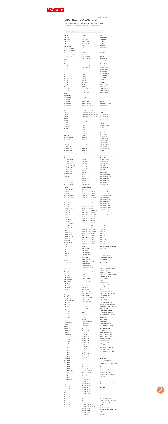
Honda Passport (68, 336)
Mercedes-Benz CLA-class (89, 197)
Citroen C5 (67, 206)
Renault (84, 376)
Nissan (84, 274)
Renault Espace (86, 387)
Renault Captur (86, 379)
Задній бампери (104, 282)
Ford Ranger (67, 304)
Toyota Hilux (103, 150)
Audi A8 (66, 73)
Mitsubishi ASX (86, 259)
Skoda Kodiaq (104, 67)
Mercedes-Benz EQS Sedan (89, 214)
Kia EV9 (84, 78)
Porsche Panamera (87, 370)
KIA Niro (84, 80)
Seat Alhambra (104, 37)
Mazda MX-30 (85, 184)
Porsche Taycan (86, 372)
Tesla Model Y (104, 120)
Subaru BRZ (103, 86)
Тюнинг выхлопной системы (108, 293)
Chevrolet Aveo (68, 146)
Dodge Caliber (68, 232)
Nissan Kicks (85, 286)
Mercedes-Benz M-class (88, 233)
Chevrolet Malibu (68, 161)
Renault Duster (86, 385)
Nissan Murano (86, 291)
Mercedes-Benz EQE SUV (88, 212)
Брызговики (103, 299)
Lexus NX (84, 137)
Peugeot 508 (85, 350)
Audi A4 (66, 65)
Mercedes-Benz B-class (88, 193)
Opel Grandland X (87, 321)
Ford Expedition (68, 279)
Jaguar (84, 35)
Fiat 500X (66, 255)
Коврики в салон (105, 321)
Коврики (103, 317)
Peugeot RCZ (85, 331)
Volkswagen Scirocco (105, 199)
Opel (83, 312)
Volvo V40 (102, 229)
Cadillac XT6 (67, 141)
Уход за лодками (105, 338)
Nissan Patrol (85, 299)
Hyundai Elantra (68, 353)
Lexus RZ (84, 143)
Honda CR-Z (67, 326)
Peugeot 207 (85, 336)
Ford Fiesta (67, 285)
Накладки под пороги (106, 291)
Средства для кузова (106, 334)
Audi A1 (66, 61)
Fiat (65, 249)
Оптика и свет (104, 270)
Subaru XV (103, 98)
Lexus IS (84, 129)
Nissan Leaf (85, 287)
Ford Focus (67, 287)
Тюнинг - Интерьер (106, 302)
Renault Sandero (86, 410)
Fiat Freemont (67, 262)
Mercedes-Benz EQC (87, 208)
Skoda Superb (104, 77)
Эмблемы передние (105, 250)
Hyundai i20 (67, 362)
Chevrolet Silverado (69, 165)
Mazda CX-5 (85, 172)
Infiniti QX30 (67, 394)
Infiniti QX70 (67, 404)
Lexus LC (84, 131)
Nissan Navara (86, 293)
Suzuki (102, 101)
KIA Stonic (84, 94)
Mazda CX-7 (85, 178)
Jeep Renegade (86, 66)
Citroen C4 (67, 199)
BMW (65, 93)
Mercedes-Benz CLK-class (89, 199)
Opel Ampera (85, 314)
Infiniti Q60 (67, 390)
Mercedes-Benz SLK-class (89, 241)
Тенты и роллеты (105, 407)
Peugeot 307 (85, 342)
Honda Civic (67, 328)
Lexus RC (84, 139)
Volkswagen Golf (104, 180)
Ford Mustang (67, 298)
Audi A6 (66, 69)
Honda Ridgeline (68, 340)
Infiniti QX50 (67, 396)
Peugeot (84, 329)
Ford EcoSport (67, 274)
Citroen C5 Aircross (69, 208)
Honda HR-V (67, 330)
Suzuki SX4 (103, 107)
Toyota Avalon (104, 127)
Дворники (103, 358)
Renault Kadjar (86, 395)
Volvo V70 (102, 233)
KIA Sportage (85, 92)
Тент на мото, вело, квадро (107, 382)
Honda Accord (68, 322)
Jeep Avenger (85, 54)
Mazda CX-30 (85, 170)
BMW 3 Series (67, 99)
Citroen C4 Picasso (69, 205)
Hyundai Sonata (68, 376)
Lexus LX (84, 135)
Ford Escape (67, 277)
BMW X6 (66, 120)
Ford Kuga (66, 295)
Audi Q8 (66, 84)
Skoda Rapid (103, 71)
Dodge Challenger (69, 236)
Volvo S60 (102, 226)
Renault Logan (86, 402)
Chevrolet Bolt (68, 150)
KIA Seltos (84, 86)
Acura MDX (67, 39)
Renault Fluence (86, 391)
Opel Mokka (85, 325)
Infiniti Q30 (67, 387)
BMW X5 (66, 118)
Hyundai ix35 (67, 368)
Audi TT (66, 86)
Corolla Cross (103, 142)
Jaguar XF (84, 47)
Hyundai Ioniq (67, 355)
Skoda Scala (103, 75)
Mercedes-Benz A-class (88, 191)
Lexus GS (84, 125)
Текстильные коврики (106, 325)
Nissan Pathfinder (87, 297)
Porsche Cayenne (87, 365)
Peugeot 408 (85, 348)
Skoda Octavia (104, 69)
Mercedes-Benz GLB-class (89, 224)
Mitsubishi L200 (86, 263)
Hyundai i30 (67, 364)
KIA (83, 71)
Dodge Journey (68, 244)
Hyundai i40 (67, 366)
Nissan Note (85, 295)
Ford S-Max (67, 306)
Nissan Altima (85, 280)
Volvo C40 (102, 222)
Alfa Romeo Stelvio (69, 54)
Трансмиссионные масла (107, 351)
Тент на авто (104, 367)
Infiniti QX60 (67, 402)
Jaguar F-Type (85, 41)
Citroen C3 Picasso (69, 197)
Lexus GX (84, 127)
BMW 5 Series (67, 103)
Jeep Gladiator (86, 60)
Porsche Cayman (86, 367)
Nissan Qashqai (86, 301)
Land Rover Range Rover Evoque (91, 112)
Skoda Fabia (103, 62)
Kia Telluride (85, 98)
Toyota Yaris (103, 169)
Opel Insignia (85, 323)
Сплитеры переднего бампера (108, 274)
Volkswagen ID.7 (104, 190)
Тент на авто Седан (105, 372)
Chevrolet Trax (68, 171)
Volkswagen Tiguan (105, 211)
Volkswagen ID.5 (104, 186)
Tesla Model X (104, 118)
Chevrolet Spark (68, 167)
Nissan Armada (86, 282)
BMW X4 (66, 116)
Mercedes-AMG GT (87, 189)
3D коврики (103, 319)
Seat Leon (103, 47)
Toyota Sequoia (104, 159)
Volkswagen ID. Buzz (105, 192)
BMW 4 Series (67, 101)
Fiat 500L (66, 253)
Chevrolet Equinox (69, 158)
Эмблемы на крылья (106, 252)
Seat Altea (103, 39)
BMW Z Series (67, 126)
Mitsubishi (85, 257)
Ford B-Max (67, 270)
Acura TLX (66, 43)
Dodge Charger (68, 238)
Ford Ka (66, 293)
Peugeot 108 (85, 334)
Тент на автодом (105, 384)
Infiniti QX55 (67, 398)
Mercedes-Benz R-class (88, 235)
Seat (101, 35)
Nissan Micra (85, 289)
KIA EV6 (84, 77)
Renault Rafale (86, 408)
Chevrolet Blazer (68, 148)
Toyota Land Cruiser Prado (107, 154)
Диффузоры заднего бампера (108, 284)
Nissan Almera (86, 278)
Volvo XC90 (103, 243)
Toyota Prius (103, 156)
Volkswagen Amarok (105, 174)
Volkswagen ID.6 (104, 188)
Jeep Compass (86, 58)
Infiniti (66, 383)
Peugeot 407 (85, 346)
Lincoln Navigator (86, 156)
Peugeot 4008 (85, 356)
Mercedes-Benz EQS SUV (88, 216)
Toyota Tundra (104, 165)
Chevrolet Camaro (69, 152)
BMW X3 (66, 114)
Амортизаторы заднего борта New (108, 410)
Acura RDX (67, 41)
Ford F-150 (66, 283)
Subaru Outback (104, 94)
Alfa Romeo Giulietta (69, 50)
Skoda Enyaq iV (104, 60)
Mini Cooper (85, 250)
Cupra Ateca (67, 219)
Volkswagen (103, 172)
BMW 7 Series (67, 107)
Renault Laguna (86, 399)
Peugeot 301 (85, 340)
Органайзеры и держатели (107, 314)
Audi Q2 (66, 75)
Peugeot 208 (85, 338)
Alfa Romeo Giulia (69, 48)
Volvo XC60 (103, 239)
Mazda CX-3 (85, 169)
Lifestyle (102, 387)
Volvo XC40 (103, 237)
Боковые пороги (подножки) (108, 290)
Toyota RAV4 (103, 158)
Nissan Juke (85, 284)
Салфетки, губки (104, 340)
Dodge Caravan (68, 234)
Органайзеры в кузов (106, 406)
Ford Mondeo (67, 297)
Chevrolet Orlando (69, 163)
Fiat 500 (66, 251)
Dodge (66, 230)
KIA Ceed (84, 73)
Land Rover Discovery (88, 105)
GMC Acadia (67, 311)
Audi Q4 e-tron (68, 78)
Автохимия (103, 353)
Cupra (66, 217)
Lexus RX (84, 141)
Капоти (102, 280)
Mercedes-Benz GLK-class (89, 229)
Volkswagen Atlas (105, 178)
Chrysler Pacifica (68, 182)
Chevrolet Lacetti (68, 159)
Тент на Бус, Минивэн (106, 371)
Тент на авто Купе (105, 378)
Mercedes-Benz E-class (88, 203)
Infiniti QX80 (67, 406)
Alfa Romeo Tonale (69, 56)
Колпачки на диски (105, 254)
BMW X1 (66, 111)
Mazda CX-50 (85, 174)
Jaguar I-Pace (85, 43)
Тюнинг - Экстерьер (106, 263)
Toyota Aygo (103, 133)
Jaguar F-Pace (85, 39)
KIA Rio (84, 84)
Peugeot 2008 (85, 352)
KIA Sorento (85, 88)
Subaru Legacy (104, 92)
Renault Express (86, 389)
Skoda (102, 56)
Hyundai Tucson (68, 378)
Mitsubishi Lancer (86, 265)
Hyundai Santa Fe (69, 374)
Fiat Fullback (67, 259)
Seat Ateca (103, 43)
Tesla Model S (104, 116)
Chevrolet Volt (68, 173)
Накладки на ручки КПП (106, 312)
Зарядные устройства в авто (108, 306)
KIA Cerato (85, 75)
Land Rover (85, 101)
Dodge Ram (67, 246)
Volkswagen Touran (105, 215)
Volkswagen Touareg (105, 213)
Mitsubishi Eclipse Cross (88, 261)
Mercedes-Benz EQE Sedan (89, 210)
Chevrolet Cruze (68, 156)
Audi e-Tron (67, 88)
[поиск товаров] (103, 31)
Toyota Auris (103, 131)
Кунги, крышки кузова (106, 402)
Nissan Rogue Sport (87, 307)
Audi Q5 (66, 80)
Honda (66, 320)
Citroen (66, 187)
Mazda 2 (84, 161)
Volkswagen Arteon (105, 176)
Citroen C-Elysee (68, 189)
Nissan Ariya (85, 276)
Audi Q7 (66, 82)
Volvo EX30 (103, 224)
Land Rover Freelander (88, 109)
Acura (66, 35)
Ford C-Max (67, 272)
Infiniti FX (66, 385)
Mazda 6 (84, 167)
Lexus (84, 120)
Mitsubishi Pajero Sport (88, 271)
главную (84, 25)
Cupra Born (67, 221)
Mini (83, 246)
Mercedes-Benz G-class (88, 218)
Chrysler (66, 176)
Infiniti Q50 (67, 389)
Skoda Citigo (103, 58)
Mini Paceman (86, 254)
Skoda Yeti (103, 79)
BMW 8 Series (67, 109)
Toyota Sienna (104, 161)
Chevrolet (67, 144)
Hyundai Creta (68, 351)
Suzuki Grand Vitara (105, 103)
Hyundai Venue (68, 379)
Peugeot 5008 (85, 357)
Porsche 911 (85, 363)
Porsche (84, 361)
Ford (65, 266)
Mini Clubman (85, 248)
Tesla (101, 112)
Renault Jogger (86, 393)
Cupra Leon (67, 225)
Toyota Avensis (104, 129)
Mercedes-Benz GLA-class (89, 222)
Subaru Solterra (104, 96)
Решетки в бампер (105, 272)
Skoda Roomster (104, 73)
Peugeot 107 (85, 332)
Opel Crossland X (86, 320)
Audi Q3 (66, 77)
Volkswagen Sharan (105, 201)
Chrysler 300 (67, 178)
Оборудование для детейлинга (109, 344)
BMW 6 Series (67, 105)
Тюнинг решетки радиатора (108, 268)
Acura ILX (66, 37)
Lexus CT (84, 122)
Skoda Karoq (103, 66)
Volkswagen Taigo (105, 203)
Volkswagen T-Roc (105, 209)
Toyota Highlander (105, 148)
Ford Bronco (67, 268)
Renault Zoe (85, 414)
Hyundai (66, 347)
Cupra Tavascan (68, 227)
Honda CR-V (67, 324)
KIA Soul (84, 90)
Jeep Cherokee (86, 56)
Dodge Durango (68, 242)
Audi (65, 59)
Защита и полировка (106, 332)
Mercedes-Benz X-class (88, 243)
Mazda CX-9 (85, 180)
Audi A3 (66, 63)
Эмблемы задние (105, 255)
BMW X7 (66, 122)
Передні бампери (105, 267)
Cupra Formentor (68, 223)
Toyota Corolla (104, 140)
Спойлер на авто (105, 286)
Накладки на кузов (105, 288)
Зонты (102, 393)
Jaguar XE (84, 45)
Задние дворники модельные (108, 363)
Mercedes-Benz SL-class (88, 239)
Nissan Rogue (86, 305)
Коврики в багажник (106, 323)
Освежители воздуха (106, 330)
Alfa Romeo (67, 46)
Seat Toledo (103, 53)
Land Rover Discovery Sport (89, 107)
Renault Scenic (86, 412)
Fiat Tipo (66, 261)
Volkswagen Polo (104, 197)
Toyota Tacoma (104, 163)
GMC (65, 309)
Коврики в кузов (105, 404)
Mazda (84, 159)
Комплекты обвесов (106, 265)
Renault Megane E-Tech (88, 406)
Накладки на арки (105, 295)
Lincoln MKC (85, 154)
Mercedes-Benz (86, 187)
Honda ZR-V (67, 344)
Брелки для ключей (105, 395)
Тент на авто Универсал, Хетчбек (107, 375)
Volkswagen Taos (105, 205)
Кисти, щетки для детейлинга (108, 342)
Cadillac (66, 135)
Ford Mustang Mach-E (70, 300)
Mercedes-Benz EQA (87, 205)
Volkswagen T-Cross (105, 207)
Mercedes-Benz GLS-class (89, 231)
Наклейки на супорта (106, 259)
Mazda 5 (84, 165)
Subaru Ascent (104, 84)
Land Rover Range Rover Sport (90, 114)
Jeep (83, 52)
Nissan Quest (85, 303)
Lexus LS (84, 133)
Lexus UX (84, 145)
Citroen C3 (67, 193)
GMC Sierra (67, 313)
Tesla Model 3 (104, 114)
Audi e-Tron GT (68, 90)
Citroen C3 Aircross (69, 195)
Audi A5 (66, 67)
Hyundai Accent (68, 349)
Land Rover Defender (88, 103)
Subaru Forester (104, 88)
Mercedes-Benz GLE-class (89, 228)
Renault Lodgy (86, 401)
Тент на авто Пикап (105, 380)
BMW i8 (66, 130)
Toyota (102, 123)
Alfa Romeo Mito (68, 52)
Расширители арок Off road (108, 400)
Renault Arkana (86, 378)
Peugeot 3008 (85, 354)
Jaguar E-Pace (85, 37)
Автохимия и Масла (106, 347)
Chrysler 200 (67, 180)
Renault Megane (86, 404)
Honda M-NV (67, 334)
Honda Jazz (67, 332)
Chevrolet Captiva (69, 154)
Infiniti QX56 (67, 400)
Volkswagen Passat (105, 195)
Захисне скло (104, 308)
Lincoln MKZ (85, 152)
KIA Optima (85, 82)
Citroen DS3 (67, 210)
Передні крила (104, 278)
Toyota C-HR (103, 136)
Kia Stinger (85, 96)
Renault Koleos (86, 397)
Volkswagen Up (104, 217)
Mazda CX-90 (85, 182)
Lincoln (84, 148)
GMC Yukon (67, 317)
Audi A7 (66, 71)
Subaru (102, 82)
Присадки (103, 355)
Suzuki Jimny (103, 105)
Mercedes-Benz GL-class (88, 220)
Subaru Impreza (104, 90)
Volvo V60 (102, 231)
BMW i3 (66, 128)
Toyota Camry (104, 138)
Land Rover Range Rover (88, 111)
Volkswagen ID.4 (104, 184)
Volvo (102, 220)
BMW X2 (66, 112)
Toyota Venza (104, 167)
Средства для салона (106, 336)
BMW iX (66, 132)
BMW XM (66, 124)
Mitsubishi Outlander (87, 267)
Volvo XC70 (103, 241)
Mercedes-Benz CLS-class (89, 201)
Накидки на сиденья (106, 310)
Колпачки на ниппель (106, 257)
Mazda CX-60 (85, 176)
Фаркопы (103, 414)
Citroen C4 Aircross (69, 201)
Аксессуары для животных (107, 304)
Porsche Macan (86, 368)
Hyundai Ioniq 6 (68, 358)
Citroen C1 (67, 191)
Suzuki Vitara (103, 109)
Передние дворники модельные (106, 360)
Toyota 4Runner (104, 125)
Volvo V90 (102, 235)
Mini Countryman (86, 252)
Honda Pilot (67, 338)
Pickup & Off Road (105, 398)
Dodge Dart (67, 240)
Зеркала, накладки (105, 276)
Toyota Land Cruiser (105, 152)
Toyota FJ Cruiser (104, 144)
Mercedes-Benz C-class (88, 195)
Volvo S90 (102, 228)
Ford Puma (67, 302)
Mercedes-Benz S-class (88, 237)
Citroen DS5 (67, 214)
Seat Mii (102, 49)
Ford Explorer (67, 281)
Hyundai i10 (67, 360)
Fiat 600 (66, 257)
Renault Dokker (86, 383)
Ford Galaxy (67, 291)
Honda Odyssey (68, 342)
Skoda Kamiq (103, 64)
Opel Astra (85, 316)
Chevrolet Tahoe (68, 169)
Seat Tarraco (103, 51)
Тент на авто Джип (105, 369)
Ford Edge (66, 275)
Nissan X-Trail (85, 309)
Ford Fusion (67, 289)
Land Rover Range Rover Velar (90, 116)
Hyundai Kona (68, 370)
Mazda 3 (84, 163)
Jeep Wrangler (86, 67)
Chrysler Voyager (68, 184)
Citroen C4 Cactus (68, 203)
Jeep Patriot (85, 64)
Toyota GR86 (103, 146)
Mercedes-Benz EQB (87, 206)
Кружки (102, 389)
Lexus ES (84, 124)
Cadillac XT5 (67, 139)
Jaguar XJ (84, 49)
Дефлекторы (103, 297)
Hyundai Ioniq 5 (68, 356)
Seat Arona (103, 41)
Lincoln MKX (85, 150)
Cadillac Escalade (68, 137)
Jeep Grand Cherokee (88, 62)
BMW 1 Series (67, 95)
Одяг (101, 391)
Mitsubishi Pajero (86, 269)
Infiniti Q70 (67, 392)
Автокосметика (105, 328)
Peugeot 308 (85, 344)
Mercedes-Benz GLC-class (89, 226)
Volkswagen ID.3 (104, 182)
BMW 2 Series (67, 97)
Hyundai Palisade (69, 372)
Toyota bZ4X (103, 135)
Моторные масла (105, 349)
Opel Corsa (85, 318)
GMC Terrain (67, 315)
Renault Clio (85, 381)
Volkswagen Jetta (104, 194)
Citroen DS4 (67, 212)
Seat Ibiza (103, 45)
